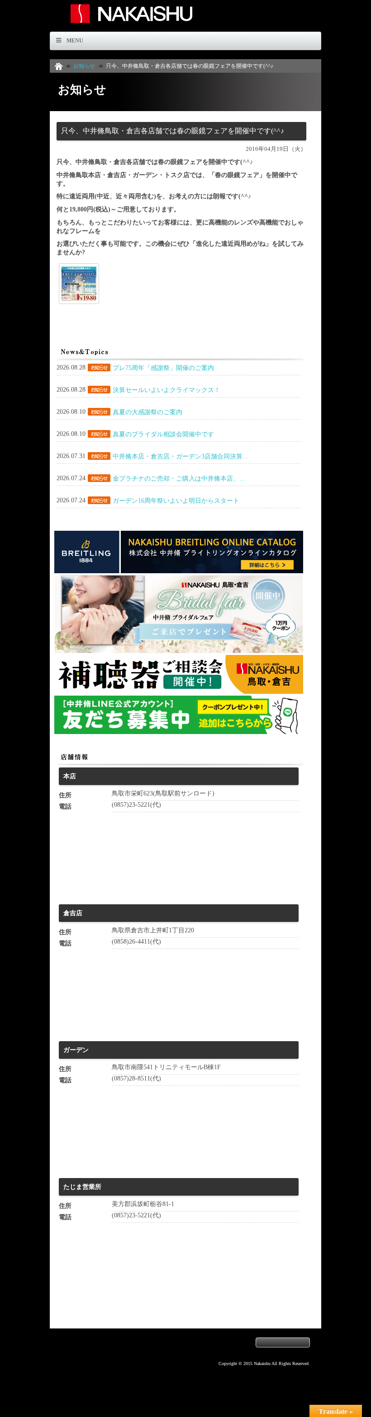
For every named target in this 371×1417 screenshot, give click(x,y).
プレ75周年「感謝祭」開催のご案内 (163, 368)
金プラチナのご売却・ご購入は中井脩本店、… (179, 478)
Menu (75, 40)
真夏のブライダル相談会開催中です (163, 434)
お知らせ (84, 66)
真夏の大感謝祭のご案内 (147, 412)
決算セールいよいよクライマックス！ (166, 390)
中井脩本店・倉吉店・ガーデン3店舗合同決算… (181, 456)
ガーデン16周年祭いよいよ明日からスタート (176, 500)
